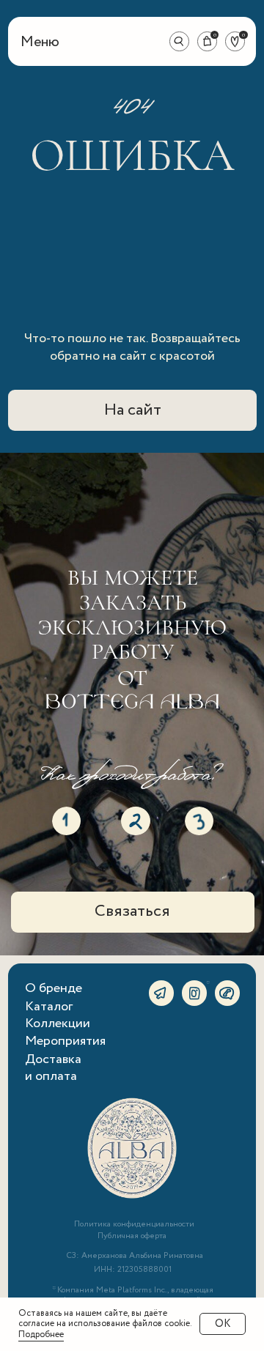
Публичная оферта (132, 1236)
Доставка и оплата (53, 1068)
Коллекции (57, 1023)
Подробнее (41, 1334)
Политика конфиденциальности (134, 1224)
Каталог (49, 1006)
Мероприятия (65, 1041)
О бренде (53, 988)
